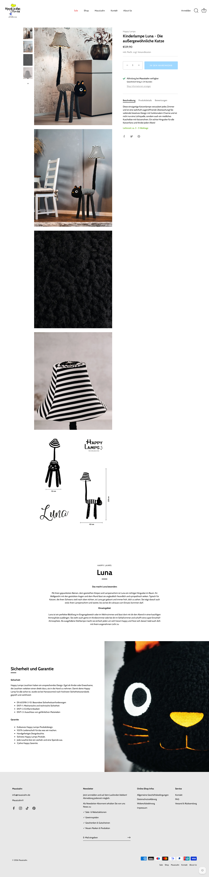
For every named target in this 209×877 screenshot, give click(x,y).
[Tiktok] (27, 808)
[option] (28, 33)
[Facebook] (13, 808)
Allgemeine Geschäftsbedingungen (153, 795)
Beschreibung (129, 100)
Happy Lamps (129, 31)
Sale (76, 10)
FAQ (177, 799)
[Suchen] (196, 10)
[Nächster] (28, 83)
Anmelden (186, 10)
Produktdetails (145, 100)
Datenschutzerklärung (147, 799)
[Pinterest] (33, 808)
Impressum (142, 807)
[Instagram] (20, 808)
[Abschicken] (129, 837)
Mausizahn (100, 10)
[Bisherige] (28, 24)
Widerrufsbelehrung (146, 803)
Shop (86, 10)
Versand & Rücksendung (186, 803)
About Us (127, 10)
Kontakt (114, 10)
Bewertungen (161, 100)
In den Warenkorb (161, 65)
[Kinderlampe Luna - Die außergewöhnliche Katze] (28, 33)
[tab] (130, 100)
